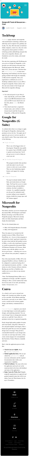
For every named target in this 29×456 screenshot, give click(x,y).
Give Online (14, 430)
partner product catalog (10, 71)
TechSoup (4, 39)
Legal (15, 440)
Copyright (10, 442)
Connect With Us (8, 440)
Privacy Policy (21, 440)
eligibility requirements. (12, 352)
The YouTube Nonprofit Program (13, 159)
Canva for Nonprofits (7, 309)
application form (14, 356)
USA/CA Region (17, 442)
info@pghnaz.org (14, 397)
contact (16, 103)
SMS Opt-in (21, 444)
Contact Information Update (11, 444)
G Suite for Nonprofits (10, 176)
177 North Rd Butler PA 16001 (14, 419)
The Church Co (14, 453)
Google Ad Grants (9, 142)
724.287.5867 (14, 408)
